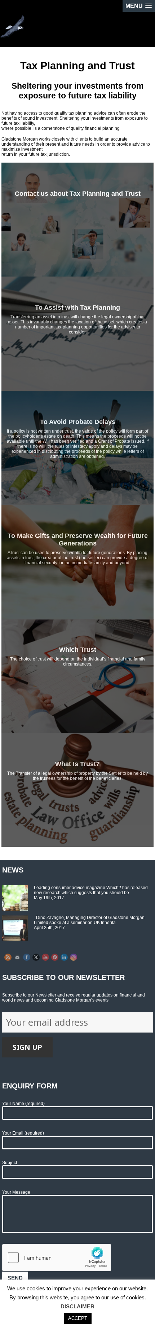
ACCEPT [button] (77, 1318)
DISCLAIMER (77, 1306)
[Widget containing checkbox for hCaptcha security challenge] (56, 1257)
